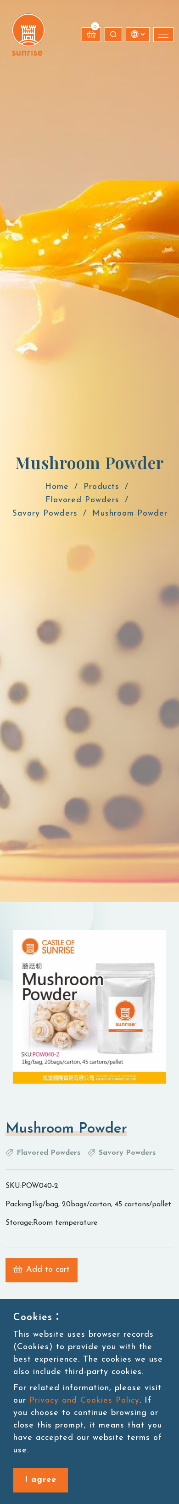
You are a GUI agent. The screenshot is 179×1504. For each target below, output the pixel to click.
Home (57, 487)
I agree (40, 1480)
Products (101, 487)
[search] (113, 34)
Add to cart (48, 1270)
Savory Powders (45, 514)
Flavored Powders (82, 500)
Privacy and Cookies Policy (84, 1401)
